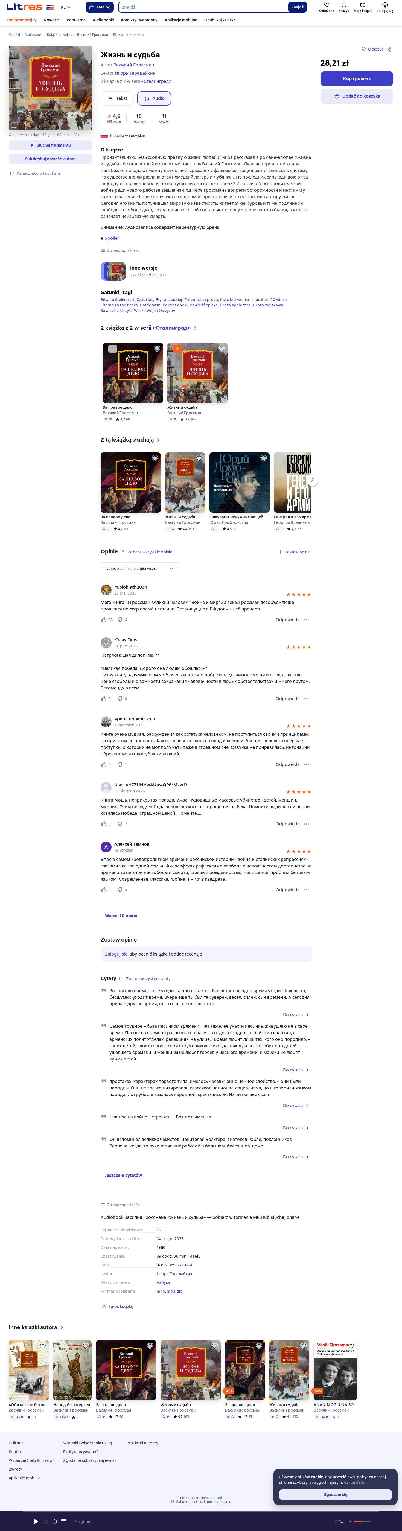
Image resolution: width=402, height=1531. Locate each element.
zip (180, 1291)
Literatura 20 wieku (269, 299)
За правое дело (118, 407)
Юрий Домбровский (228, 522)
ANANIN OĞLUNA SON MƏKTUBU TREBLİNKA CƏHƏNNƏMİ (335, 1404)
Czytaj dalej (354, 1482)
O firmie (16, 1443)
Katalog (103, 7)
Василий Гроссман (120, 412)
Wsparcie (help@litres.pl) (31, 1460)
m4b (161, 1291)
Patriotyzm (150, 305)
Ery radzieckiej (169, 299)
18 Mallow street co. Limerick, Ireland (201, 1502)
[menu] (67, 7)
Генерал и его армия (294, 517)
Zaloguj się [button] (116, 954)
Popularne (76, 19)
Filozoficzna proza (201, 299)
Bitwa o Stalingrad (117, 299)
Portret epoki (175, 305)
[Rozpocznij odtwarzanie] (36, 1521)
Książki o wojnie (234, 299)
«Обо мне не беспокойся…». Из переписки (29, 1404)
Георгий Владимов (292, 522)
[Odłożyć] (157, 349)
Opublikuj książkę (220, 19)
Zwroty (15, 1469)
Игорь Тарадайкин (174, 1273)
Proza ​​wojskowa (268, 305)
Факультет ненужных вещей (236, 517)
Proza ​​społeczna (235, 305)
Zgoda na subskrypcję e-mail (89, 1460)
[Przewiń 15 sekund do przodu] (54, 1521)
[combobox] (203, 7)
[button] (113, 118)
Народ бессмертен (71, 1404)
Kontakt (16, 1451)
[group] (206, 590)
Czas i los (144, 299)
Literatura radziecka (119, 305)
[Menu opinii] (306, 620)
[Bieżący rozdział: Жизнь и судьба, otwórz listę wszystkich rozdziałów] (63, 1520)
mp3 (171, 1291)
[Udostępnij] (390, 49)
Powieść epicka (204, 305)
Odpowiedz (287, 620)
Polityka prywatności (82, 1451)
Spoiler (112, 238)
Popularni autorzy (141, 1443)
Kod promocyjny (22, 19)
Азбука (163, 1282)
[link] (198, 587)
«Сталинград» (156, 81)
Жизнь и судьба (182, 407)
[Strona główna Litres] (30, 7)
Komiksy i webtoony (139, 19)
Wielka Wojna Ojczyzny (154, 310)
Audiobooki (103, 19)
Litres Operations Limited (201, 1498)
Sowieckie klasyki (116, 310)
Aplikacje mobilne (181, 19)
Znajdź (297, 7)
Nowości (52, 19)
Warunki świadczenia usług (87, 1443)
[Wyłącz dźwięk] (350, 1521)
